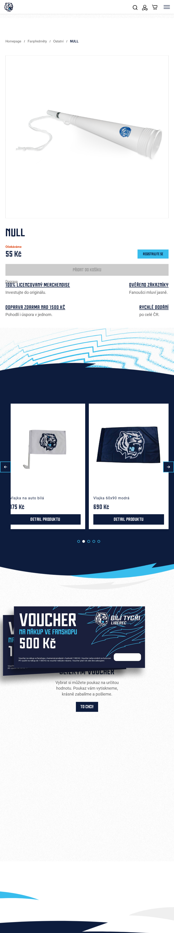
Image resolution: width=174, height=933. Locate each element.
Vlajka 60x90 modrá (111, 498)
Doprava (11, 281)
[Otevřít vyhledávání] (135, 7)
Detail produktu (45, 519)
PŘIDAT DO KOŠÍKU (87, 270)
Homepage (13, 41)
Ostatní (59, 41)
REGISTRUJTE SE (153, 254)
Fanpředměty (38, 41)
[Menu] (167, 7)
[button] (5, 466)
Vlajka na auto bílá (27, 498)
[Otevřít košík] (155, 7)
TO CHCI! (87, 707)
